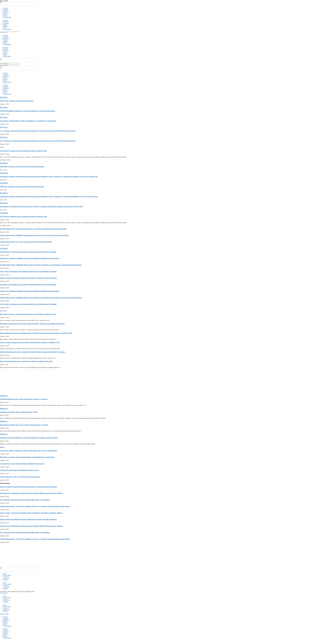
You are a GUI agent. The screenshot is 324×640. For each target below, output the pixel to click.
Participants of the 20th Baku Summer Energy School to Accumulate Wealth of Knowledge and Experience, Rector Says (41, 206)
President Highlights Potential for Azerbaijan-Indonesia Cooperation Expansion (27, 111)
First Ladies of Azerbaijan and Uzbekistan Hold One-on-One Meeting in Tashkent (28, 271)
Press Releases (7, 17)
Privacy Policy (7, 575)
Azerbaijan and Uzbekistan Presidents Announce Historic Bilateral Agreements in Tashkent (31, 493)
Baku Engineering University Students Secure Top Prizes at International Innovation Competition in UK (36, 333)
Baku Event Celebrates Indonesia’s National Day (17, 101)
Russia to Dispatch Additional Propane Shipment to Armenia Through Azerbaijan (28, 278)
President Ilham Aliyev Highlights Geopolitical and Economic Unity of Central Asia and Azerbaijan (34, 235)
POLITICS (4, 97)
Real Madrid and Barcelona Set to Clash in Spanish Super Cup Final (24, 425)
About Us (6, 576)
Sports (5, 15)
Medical (5, 14)
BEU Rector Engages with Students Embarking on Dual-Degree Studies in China (28, 314)
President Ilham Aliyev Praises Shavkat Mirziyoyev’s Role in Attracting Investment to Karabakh (33, 229)
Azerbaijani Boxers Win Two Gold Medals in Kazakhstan (20, 477)
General (5, 8)
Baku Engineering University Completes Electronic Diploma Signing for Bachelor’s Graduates (32, 352)
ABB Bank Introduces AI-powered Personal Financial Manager (22, 166)
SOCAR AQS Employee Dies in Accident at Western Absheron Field (23, 151)
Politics (5, 12)
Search (2, 32)
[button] (4, 593)
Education (6, 11)
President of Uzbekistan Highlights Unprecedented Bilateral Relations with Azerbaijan (29, 258)
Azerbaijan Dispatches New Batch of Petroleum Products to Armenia (23, 399)
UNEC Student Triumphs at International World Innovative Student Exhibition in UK (30, 342)
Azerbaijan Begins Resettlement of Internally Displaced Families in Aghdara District (29, 438)
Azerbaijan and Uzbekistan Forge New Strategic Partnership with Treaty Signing (28, 252)
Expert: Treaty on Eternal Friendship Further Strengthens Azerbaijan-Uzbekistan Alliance (31, 513)
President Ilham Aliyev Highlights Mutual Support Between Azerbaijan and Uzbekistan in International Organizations (41, 265)
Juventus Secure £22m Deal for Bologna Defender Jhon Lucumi (22, 464)
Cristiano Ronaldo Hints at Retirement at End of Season (19, 470)
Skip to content (4, 0)
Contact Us (6, 578)
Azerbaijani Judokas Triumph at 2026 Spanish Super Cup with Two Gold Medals (28, 450)
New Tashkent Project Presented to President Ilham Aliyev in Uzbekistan (25, 500)
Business (5, 9)
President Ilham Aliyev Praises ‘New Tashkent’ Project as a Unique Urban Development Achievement (35, 506)
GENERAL (4, 213)
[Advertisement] (50, 381)
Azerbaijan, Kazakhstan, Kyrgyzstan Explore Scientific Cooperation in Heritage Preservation (32, 324)
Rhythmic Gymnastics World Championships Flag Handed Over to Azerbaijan (27, 457)
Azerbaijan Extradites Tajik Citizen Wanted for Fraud (19, 412)
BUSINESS (4, 163)
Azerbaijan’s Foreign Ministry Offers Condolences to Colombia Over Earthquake (28, 121)
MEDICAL (4, 396)
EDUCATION (3, 310)
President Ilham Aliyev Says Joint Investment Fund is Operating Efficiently (26, 242)
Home (5, 573)
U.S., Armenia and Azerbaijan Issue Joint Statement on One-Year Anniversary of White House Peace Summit (37, 131)
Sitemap (5, 579)
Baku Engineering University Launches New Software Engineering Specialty (26, 361)
